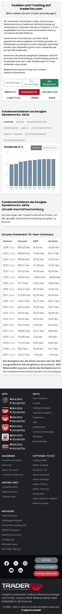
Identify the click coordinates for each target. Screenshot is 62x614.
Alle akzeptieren (49, 83)
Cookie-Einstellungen (34, 61)
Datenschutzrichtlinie (14, 72)
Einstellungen (13, 82)
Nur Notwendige (31, 83)
